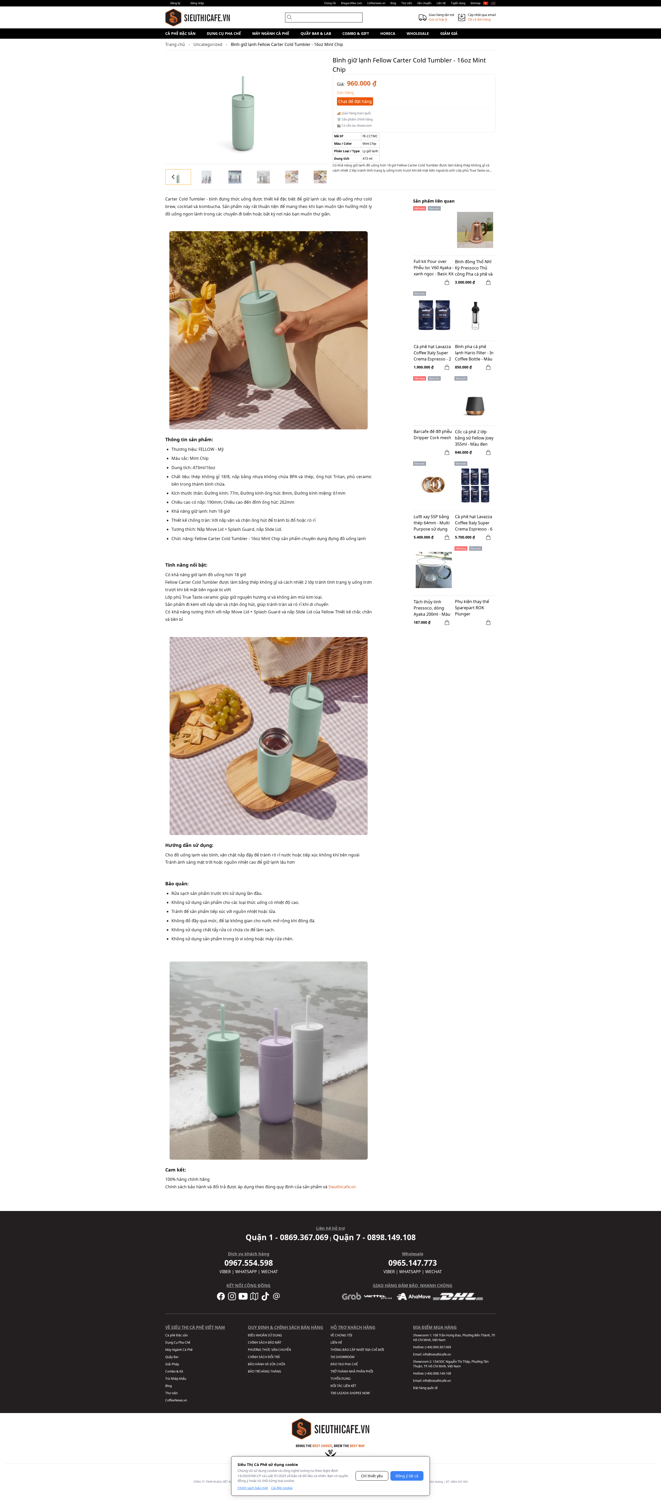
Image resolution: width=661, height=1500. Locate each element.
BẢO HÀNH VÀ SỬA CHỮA (266, 1364)
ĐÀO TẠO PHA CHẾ (344, 1364)
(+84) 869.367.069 (438, 1347)
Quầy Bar (172, 1357)
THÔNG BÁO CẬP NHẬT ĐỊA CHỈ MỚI (357, 1349)
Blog (393, 3)
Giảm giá (449, 33)
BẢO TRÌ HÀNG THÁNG (264, 1371)
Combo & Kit (174, 1371)
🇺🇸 (493, 3)
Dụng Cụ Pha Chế (224, 33)
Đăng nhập (197, 3)
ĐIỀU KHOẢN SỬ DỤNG (265, 1335)
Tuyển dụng (458, 3)
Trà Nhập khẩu (175, 1378)
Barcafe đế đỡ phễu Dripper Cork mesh (433, 434)
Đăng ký (175, 3)
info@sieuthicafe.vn (437, 1354)
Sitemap (475, 3)
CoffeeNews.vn (176, 1400)
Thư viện (406, 3)
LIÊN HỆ (336, 1342)
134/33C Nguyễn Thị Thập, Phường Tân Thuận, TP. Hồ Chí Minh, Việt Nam (451, 1363)
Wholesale (418, 33)
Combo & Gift (355, 33)
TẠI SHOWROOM (342, 1357)
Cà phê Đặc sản (180, 33)
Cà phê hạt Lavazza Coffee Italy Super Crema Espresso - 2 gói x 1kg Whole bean (432, 353)
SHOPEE (355, 1393)
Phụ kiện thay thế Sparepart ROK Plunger (472, 608)
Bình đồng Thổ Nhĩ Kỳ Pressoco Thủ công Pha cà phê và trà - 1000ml (474, 268)
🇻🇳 (485, 3)
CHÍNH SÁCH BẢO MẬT (264, 1342)
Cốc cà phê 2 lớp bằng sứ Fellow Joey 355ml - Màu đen (474, 438)
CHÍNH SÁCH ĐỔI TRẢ (264, 1357)
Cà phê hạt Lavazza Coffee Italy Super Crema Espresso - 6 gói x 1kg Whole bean (473, 523)
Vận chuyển (424, 3)
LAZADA (343, 1393)
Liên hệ (441, 3)
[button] (178, 177)
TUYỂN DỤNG (340, 1378)
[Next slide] (320, 177)
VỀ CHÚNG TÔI (341, 1335)
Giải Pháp (172, 1364)
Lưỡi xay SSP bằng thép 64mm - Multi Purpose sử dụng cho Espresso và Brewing (432, 523)
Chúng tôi (330, 3)
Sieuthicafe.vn (342, 1187)
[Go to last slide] (173, 177)
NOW (366, 1393)
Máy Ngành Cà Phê (270, 33)
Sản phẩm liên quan (434, 201)
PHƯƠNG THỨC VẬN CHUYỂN (269, 1349)
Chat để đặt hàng (355, 101)
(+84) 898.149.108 (438, 1373)
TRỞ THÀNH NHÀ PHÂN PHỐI (351, 1371)
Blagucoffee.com (351, 3)
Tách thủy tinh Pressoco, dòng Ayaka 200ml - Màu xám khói (432, 608)
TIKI (333, 1393)
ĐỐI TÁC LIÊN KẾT (343, 1386)
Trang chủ (175, 44)
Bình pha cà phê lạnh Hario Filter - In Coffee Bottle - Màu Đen (474, 353)
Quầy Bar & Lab (316, 33)
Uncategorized (207, 44)
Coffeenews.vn (376, 3)
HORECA (387, 33)
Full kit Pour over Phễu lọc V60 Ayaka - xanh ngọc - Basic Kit (434, 268)
